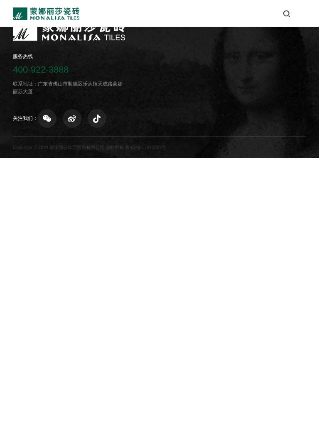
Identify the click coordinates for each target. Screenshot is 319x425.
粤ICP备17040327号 (145, 147)
